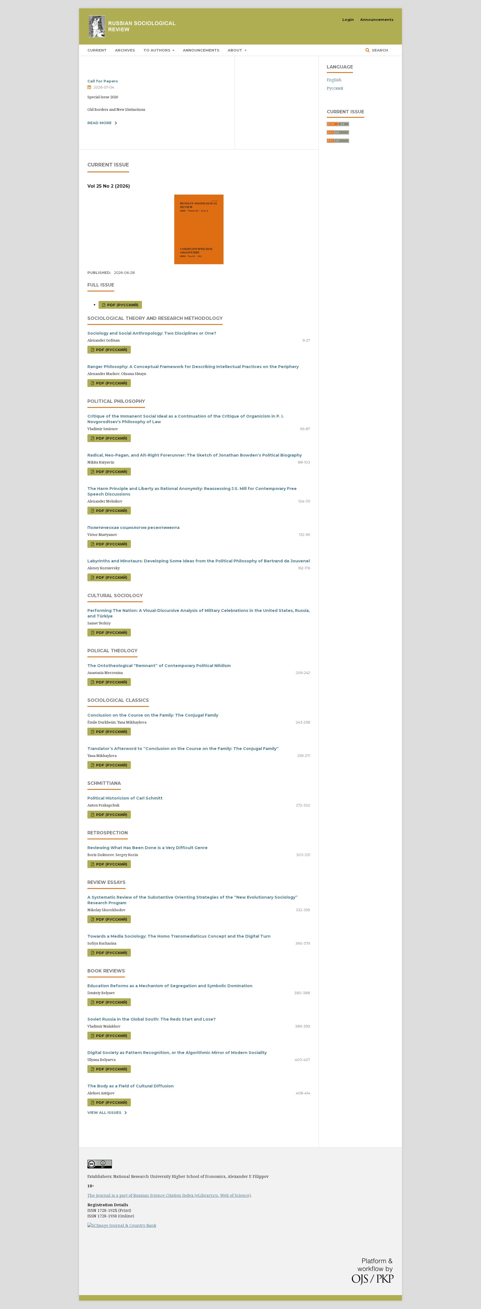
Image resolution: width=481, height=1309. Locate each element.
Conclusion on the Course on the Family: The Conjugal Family (152, 715)
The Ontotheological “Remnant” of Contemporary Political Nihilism (159, 665)
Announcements (201, 50)
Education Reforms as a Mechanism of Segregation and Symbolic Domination (169, 985)
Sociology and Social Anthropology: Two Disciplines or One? (151, 333)
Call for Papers (102, 81)
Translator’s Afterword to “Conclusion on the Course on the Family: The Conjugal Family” (183, 748)
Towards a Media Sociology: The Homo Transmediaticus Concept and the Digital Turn (179, 936)
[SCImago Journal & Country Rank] (121, 1225)
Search (379, 50)
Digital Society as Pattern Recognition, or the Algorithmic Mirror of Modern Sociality (177, 1052)
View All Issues (104, 1112)
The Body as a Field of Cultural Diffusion (130, 1086)
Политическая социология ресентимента (133, 527)
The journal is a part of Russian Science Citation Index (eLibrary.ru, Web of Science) (169, 1195)
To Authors (157, 50)
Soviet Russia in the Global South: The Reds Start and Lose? (151, 1019)
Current (97, 50)
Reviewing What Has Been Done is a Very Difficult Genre (147, 847)
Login (348, 19)
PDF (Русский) (122, 305)
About (235, 50)
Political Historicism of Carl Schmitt (125, 798)
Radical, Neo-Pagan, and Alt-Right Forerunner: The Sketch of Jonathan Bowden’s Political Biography (194, 455)
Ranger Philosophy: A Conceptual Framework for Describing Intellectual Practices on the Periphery (193, 366)
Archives (125, 50)
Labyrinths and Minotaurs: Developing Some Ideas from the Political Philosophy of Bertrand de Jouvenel (198, 560)
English (334, 79)
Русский (335, 88)
